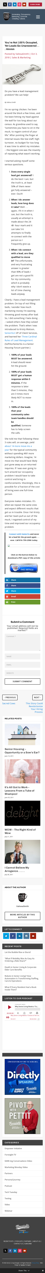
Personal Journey (12, 1179)
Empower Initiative (13, 1148)
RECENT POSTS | (9, 1241)
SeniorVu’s (10, 333)
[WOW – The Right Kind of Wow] (22, 813)
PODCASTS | (19, 1241)
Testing (8, 1198)
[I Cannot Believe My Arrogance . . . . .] (22, 852)
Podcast (8, 1186)
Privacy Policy (35, 1263)
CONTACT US (18, 1244)
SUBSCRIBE (35, 4)
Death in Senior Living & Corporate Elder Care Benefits (20, 968)
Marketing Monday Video (16, 1167)
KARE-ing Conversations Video (18, 1161)
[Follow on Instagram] (19, 4)
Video (7, 1204)
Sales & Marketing (21, 57)
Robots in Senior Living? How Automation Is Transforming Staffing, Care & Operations (22, 978)
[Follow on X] (5, 4)
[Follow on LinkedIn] (15, 4)
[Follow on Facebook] (10, 4)
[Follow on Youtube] (24, 4)
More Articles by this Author (22, 916)
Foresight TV (10, 1154)
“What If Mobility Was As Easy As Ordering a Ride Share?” (19, 959)
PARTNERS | (28, 1241)
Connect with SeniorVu (19, 534)
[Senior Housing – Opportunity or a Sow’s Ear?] (22, 734)
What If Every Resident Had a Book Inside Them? (20, 988)
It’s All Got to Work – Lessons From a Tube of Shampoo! (19, 790)
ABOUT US (36, 1241)
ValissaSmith (22, 53)
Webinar (8, 1211)
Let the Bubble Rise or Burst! (18, 952)
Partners (9, 1173)
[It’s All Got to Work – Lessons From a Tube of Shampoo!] (22, 771)
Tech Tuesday (11, 1192)
